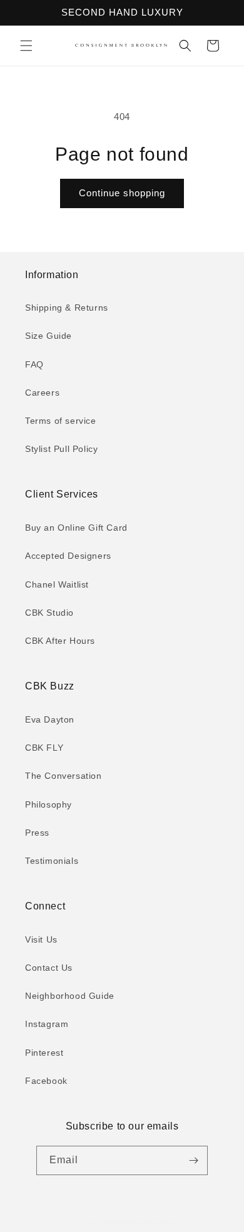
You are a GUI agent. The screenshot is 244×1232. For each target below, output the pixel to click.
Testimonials (51, 861)
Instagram (46, 1024)
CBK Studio (49, 613)
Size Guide (48, 336)
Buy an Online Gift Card (76, 528)
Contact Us (49, 968)
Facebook (46, 1081)
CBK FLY (44, 748)
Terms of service (60, 421)
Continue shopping (122, 193)
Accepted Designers (68, 556)
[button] (26, 45)
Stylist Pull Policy (61, 449)
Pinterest (44, 1053)
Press (37, 833)
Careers (42, 393)
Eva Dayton (49, 719)
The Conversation (63, 776)
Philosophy (48, 804)
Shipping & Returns (66, 308)
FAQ (34, 364)
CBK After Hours (60, 641)
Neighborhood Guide (69, 996)
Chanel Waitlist (57, 584)
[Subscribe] (193, 1160)
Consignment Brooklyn (136, 1222)
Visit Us (41, 939)
